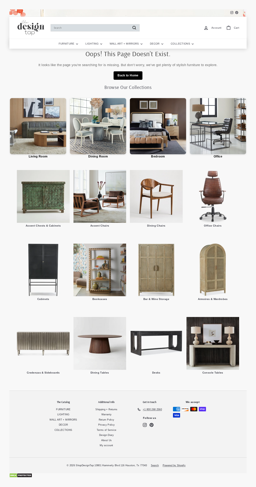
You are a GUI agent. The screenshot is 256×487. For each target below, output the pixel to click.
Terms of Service (106, 430)
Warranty (106, 414)
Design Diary (106, 435)
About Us (106, 440)
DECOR (155, 43)
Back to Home (128, 75)
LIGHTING (92, 43)
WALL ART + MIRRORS (125, 43)
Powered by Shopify (174, 465)
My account (106, 445)
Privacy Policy (106, 424)
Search (155, 465)
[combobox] (95, 27)
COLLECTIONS (181, 43)
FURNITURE (67, 43)
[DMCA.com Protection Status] (128, 475)
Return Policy (106, 419)
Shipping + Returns (106, 409)
